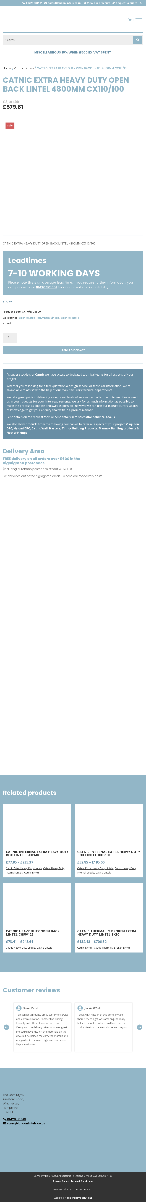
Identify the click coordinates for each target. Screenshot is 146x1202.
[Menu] (138, 20)
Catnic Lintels (24, 68)
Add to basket (73, 350)
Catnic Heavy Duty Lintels (20, 947)
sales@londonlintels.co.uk (64, 3)
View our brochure (98, 3)
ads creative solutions (79, 1197)
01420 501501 (33, 3)
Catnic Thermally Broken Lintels (112, 947)
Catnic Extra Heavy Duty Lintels (39, 318)
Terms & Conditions (82, 1181)
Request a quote (126, 3)
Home (7, 68)
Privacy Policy (61, 1181)
